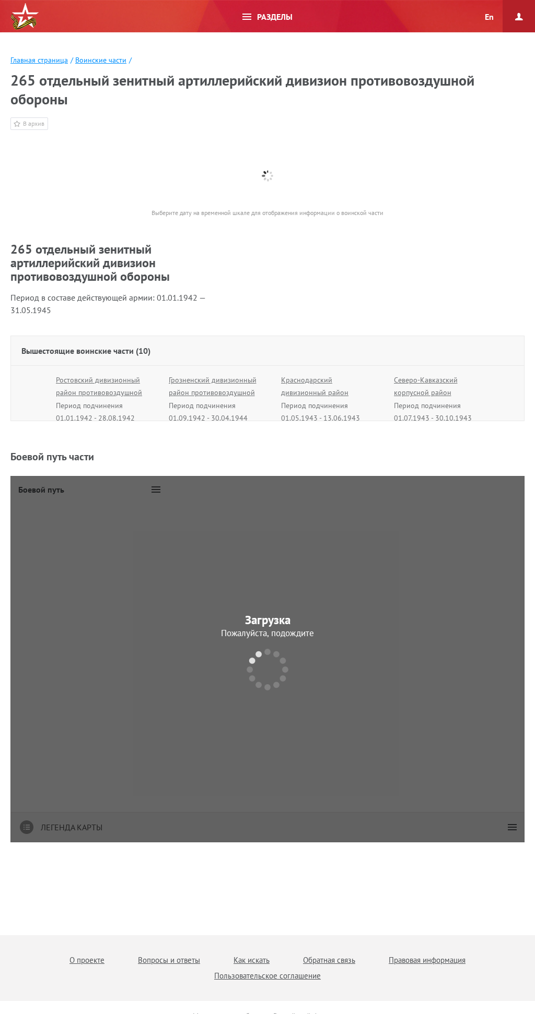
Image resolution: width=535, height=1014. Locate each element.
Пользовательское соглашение (267, 976)
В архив (33, 123)
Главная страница (39, 60)
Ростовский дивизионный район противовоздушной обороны (99, 392)
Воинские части (100, 60)
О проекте (86, 960)
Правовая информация (427, 960)
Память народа (24, 16)
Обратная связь (329, 960)
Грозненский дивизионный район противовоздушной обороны (213, 392)
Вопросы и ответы (169, 960)
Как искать (252, 960)
